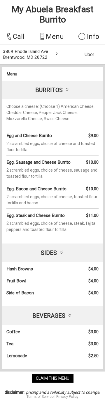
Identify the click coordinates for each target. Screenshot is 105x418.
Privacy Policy (67, 397)
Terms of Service (40, 397)
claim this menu (52, 378)
